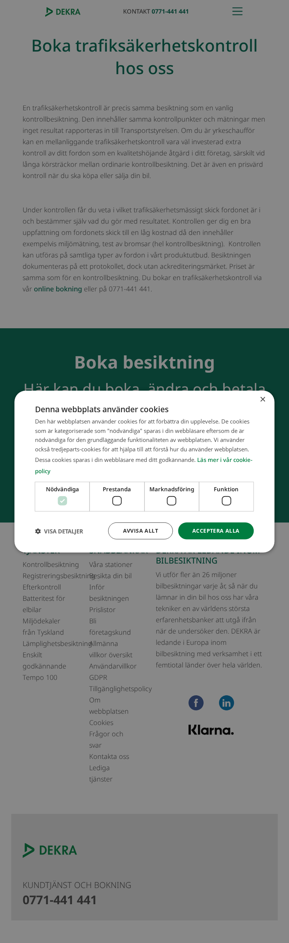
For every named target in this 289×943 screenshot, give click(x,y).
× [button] (262, 399)
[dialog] (144, 471)
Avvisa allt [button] (140, 530)
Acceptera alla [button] (216, 530)
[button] (59, 531)
